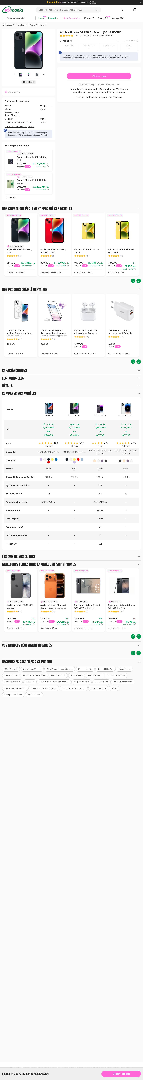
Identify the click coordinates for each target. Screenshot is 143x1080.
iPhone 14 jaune (11, 675)
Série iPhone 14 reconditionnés (59, 669)
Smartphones (21, 25)
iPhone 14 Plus (74, 415)
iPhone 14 (43, 25)
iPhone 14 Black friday (116, 675)
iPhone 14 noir (76, 675)
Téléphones (7, 25)
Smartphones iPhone (13, 695)
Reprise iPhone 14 (98, 688)
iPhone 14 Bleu (124, 669)
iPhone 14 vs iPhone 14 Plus (73, 688)
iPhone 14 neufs (101, 682)
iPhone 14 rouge (95, 675)
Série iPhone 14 (11, 669)
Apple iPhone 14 (12, 115)
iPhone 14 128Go (85, 669)
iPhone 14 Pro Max (126, 415)
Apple (32, 25)
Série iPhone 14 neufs (32, 669)
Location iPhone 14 (12, 682)
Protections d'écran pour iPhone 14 (54, 682)
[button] (43, 75)
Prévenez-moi (100, 76)
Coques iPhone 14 (81, 682)
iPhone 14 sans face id (123, 682)
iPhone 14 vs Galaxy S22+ (15, 688)
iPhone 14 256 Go (105, 669)
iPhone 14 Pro (100, 415)
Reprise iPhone (34, 695)
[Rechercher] (97, 10)
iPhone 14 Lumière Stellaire (34, 675)
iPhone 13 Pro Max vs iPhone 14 (44, 688)
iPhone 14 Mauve (58, 675)
